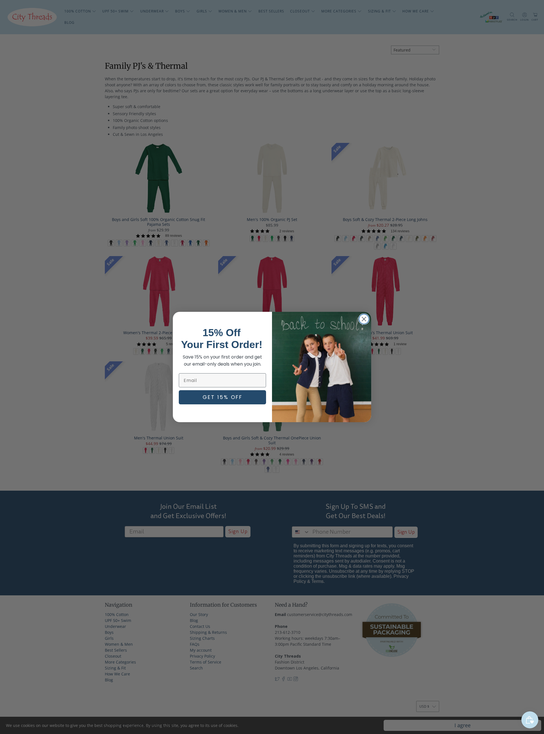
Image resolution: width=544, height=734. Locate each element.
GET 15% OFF (223, 397)
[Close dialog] (364, 319)
